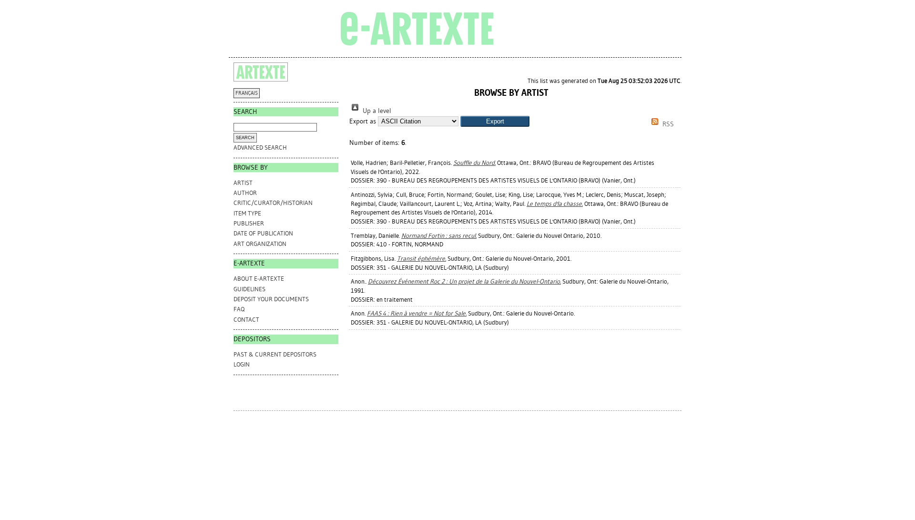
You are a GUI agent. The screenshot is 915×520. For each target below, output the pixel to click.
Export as (362, 121)
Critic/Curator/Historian (273, 202)
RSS (667, 124)
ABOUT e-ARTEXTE (259, 278)
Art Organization (260, 243)
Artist (243, 182)
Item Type (247, 213)
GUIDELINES (249, 289)
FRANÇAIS (246, 93)
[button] (494, 121)
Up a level (376, 111)
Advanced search (260, 147)
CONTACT (246, 319)
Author (245, 192)
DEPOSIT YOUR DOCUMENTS (271, 299)
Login (242, 364)
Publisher (249, 223)
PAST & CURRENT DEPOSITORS (275, 354)
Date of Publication (263, 233)
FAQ (239, 309)
